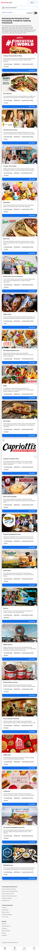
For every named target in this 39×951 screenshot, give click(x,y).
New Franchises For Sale (8, 893)
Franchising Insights (7, 914)
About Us (4, 923)
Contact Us (4, 928)
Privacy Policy (5, 910)
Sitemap (4, 933)
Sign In (32, 2)
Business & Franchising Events (9, 896)
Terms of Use (5, 916)
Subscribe (4, 935)
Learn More (32, 70)
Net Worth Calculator (7, 898)
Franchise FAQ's (6, 900)
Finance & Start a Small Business (10, 891)
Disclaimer (4, 907)
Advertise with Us (6, 926)
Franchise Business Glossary (9, 889)
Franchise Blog (5, 912)
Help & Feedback (6, 930)
